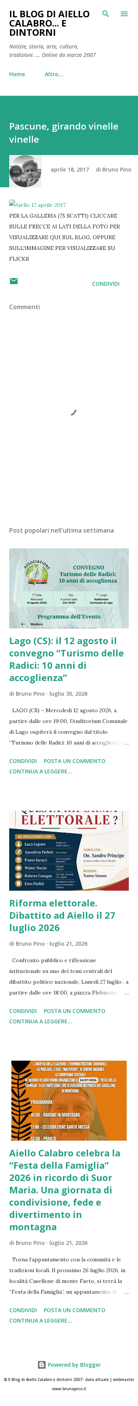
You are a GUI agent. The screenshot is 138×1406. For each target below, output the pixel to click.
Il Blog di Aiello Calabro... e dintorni (49, 22)
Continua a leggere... (40, 771)
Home (17, 74)
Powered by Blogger (73, 1364)
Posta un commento (74, 761)
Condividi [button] (106, 283)
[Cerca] (105, 13)
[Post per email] (13, 283)
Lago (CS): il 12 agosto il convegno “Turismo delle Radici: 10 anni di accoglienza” (66, 659)
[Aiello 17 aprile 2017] (37, 205)
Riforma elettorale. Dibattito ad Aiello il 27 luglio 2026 (62, 915)
